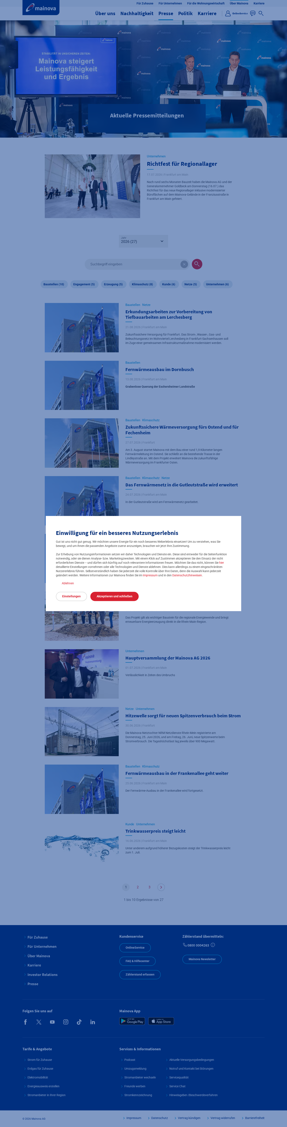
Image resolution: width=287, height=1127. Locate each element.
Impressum (150, 575)
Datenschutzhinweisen (187, 575)
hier (221, 562)
